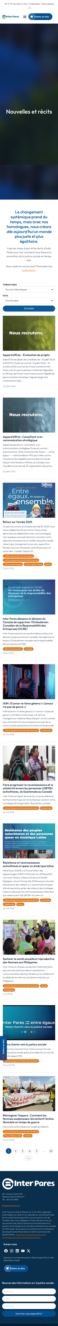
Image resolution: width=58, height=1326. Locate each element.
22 (51, 1150)
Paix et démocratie (33, 564)
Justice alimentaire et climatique (18, 556)
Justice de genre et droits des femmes (21, 560)
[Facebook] (6, 1250)
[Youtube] (22, 1250)
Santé (48, 564)
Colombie (45, 900)
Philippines (9, 990)
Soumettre (29, 308)
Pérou (20, 904)
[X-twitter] (28, 1250)
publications (28, 270)
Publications (35, 4)
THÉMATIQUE (10, 285)
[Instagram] (11, 1250)
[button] (24, 17)
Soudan (27, 1135)
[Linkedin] (17, 1250)
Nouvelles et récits (20, 4)
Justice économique (13, 564)
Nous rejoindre (48, 4)
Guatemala (46, 730)
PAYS (5, 296)
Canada (28, 649)
